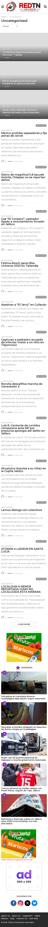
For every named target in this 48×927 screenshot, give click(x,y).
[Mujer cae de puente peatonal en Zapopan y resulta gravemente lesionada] (24, 744)
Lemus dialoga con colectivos (21, 510)
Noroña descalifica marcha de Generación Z (21, 385)
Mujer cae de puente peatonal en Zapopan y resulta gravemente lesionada (23, 758)
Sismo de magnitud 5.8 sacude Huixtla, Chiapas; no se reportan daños (23, 177)
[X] (27, 903)
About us (5, 916)
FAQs (12, 918)
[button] (2, 6)
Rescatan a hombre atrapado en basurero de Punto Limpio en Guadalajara (23, 728)
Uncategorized (7, 130)
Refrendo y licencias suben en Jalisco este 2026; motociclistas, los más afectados (21, 821)
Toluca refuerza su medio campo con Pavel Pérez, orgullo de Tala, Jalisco (21, 789)
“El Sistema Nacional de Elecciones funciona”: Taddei (21, 53)
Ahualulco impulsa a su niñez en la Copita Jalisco (23, 470)
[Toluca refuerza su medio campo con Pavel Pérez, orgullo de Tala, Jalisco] (24, 774)
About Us (16, 916)
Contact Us (21, 918)
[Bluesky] (34, 903)
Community (27, 916)
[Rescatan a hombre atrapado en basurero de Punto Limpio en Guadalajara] (24, 713)
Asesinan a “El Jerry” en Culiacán (23, 304)
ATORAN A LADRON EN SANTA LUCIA (22, 550)
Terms (37, 916)
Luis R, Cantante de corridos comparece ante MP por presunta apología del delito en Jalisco (23, 429)
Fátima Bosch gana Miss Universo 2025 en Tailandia (19, 264)
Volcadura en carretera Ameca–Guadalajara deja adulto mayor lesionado (23, 697)
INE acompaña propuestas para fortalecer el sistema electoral (19, 82)
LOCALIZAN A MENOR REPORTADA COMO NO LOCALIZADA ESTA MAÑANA (21, 589)
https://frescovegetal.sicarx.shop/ (17, 860)
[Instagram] (20, 903)
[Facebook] (13, 903)
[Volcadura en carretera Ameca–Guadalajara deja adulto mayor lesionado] (24, 683)
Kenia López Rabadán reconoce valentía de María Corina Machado (20, 111)
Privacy (4, 918)
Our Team (33, 918)
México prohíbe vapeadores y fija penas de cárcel (24, 134)
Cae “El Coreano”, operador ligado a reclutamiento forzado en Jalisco (22, 221)
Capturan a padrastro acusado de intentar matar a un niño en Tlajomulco (22, 342)
